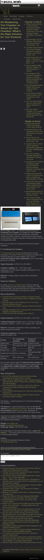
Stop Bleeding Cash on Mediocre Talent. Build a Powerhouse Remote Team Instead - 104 (34, 42)
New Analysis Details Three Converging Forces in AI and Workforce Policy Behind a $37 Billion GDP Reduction (34, 201)
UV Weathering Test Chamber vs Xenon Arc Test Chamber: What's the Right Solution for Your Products (11, 29)
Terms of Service (36, 549)
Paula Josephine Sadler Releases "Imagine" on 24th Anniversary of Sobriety (33, 68)
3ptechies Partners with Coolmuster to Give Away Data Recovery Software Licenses (34, 132)
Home (6, 16)
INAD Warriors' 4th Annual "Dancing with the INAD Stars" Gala (34, 139)
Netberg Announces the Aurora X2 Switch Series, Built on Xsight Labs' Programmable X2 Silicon (34, 176)
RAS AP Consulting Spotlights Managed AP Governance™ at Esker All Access (34, 156)
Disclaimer (15, 449)
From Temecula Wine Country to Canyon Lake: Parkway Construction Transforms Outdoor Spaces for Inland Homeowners (21, 387)
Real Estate (13, 16)
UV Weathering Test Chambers (11, 253)
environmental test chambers (18, 408)
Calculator (7, 19)
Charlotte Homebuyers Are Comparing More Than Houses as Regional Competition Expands (22, 310)
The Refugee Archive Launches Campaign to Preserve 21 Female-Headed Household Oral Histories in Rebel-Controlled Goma (34, 78)
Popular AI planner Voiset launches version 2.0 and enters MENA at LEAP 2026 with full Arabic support (21, 517)
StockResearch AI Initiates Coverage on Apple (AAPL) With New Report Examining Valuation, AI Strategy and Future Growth (34, 166)
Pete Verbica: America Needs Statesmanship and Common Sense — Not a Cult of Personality (21, 476)
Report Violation (25, 449)
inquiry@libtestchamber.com (15, 425)
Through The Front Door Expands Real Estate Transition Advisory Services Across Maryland (21, 473)
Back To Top (34, 558)
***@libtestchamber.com (9, 442)
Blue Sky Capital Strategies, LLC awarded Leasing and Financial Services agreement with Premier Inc (34, 113)
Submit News (16, 19)
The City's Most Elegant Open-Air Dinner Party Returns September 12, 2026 (34, 104)
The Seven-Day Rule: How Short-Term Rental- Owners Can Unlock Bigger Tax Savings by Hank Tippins (22, 539)
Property (21, 16)
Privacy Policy (25, 549)
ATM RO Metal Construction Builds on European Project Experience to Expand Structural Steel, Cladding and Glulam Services (22, 298)
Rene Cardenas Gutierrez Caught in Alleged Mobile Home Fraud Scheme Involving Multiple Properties (21, 530)
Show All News (6, 449)
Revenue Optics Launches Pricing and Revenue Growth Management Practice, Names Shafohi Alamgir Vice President (23, 513)
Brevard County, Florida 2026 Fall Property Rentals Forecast (22, 542)
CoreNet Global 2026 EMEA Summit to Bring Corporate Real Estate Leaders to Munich (21, 395)
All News (30, 16)
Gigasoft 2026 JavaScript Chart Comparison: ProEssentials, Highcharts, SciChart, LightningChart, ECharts (34, 147)
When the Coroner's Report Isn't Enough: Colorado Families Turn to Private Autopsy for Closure (22, 486)
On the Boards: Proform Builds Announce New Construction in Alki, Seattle (34, 96)
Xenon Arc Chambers (15, 285)
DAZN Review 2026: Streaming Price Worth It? (18, 313)
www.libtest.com (12, 423)
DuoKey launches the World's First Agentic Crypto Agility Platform (34, 125)
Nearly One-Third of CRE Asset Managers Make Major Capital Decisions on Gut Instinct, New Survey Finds (34, 185)
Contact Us (6, 551)
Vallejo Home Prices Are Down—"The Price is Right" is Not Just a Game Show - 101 (34, 60)
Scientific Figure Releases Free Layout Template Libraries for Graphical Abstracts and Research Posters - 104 (34, 51)
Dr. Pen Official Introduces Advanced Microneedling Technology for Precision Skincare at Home (20, 377)
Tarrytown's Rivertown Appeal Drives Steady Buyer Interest (22, 537)
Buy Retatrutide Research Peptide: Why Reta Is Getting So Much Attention (34, 88)
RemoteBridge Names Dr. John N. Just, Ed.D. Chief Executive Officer (34, 193)
